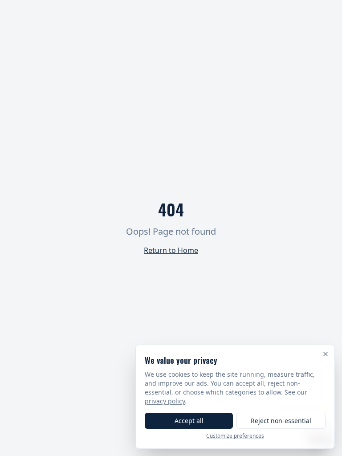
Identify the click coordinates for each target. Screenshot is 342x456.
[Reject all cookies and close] (325, 354)
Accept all (189, 420)
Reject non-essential (281, 420)
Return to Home (171, 250)
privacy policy (165, 401)
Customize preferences (235, 436)
